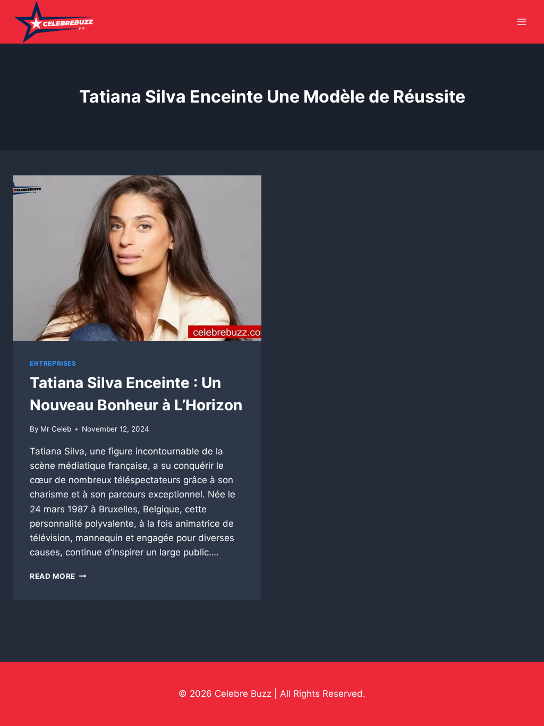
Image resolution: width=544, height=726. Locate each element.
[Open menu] (521, 22)
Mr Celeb (55, 429)
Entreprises (53, 363)
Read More (58, 576)
